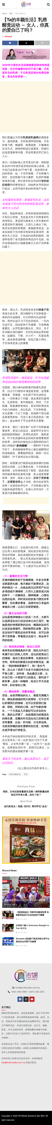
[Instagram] (26, 999)
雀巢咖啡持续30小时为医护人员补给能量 (24, 900)
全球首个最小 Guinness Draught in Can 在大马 (32, 927)
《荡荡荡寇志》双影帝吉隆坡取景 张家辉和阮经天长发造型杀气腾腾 (32, 913)
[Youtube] (32, 999)
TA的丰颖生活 (20, 13)
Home (4, 13)
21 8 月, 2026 (22, 932)
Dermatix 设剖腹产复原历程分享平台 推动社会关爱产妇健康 (32, 940)
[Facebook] (20, 999)
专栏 (11, 13)
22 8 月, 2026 (22, 919)
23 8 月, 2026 (10, 904)
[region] (26, 840)
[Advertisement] (26, 106)
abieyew (8, 36)
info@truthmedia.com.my (13, 1062)
